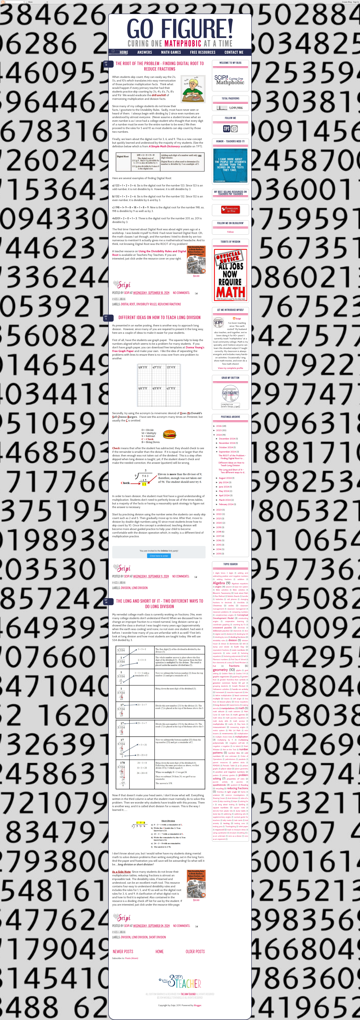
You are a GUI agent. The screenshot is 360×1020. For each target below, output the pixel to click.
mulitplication (242, 734)
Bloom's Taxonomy (222, 593)
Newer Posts (123, 951)
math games (239, 714)
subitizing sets (240, 814)
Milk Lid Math (234, 730)
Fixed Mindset (240, 663)
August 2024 (225, 478)
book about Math (241, 593)
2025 (219, 430)
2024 (219, 435)
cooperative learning (234, 621)
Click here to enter (159, 555)
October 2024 (226, 447)
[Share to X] (118, 299)
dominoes (234, 643)
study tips (216, 814)
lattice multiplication (223, 695)
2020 (219, 523)
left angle (237, 699)
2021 (219, 518)
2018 (219, 531)
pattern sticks (239, 762)
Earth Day (239, 647)
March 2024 (225, 500)
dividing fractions (237, 637)
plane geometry (241, 769)
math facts (225, 715)
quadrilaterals (219, 785)
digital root (128, 304)
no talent (237, 746)
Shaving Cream (219, 798)
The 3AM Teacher (188, 994)
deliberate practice (221, 630)
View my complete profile (230, 368)
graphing (235, 677)
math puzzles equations (236, 718)
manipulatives (228, 708)
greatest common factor (225, 683)
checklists (241, 603)
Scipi (238, 318)
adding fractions (224, 579)
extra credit (231, 653)
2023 (219, 509)
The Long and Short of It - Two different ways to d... (232, 471)
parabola (242, 759)
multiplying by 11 (225, 740)
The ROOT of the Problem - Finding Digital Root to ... (232, 457)
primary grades (228, 775)
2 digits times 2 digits (223, 573)
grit (243, 683)
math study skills (220, 721)
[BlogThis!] (116, 299)
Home (160, 951)
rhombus (220, 792)
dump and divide (221, 647)
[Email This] (113, 299)
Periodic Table (229, 766)
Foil (214, 666)
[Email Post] (196, 293)
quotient (234, 785)
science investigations (235, 795)
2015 (219, 544)
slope (235, 801)
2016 (219, 540)
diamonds (237, 631)
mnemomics (227, 733)
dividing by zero (221, 637)
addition (241, 579)
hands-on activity (240, 689)
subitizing (227, 814)
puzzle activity (220, 782)
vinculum (233, 833)
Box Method (220, 596)
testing (226, 823)
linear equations (241, 702)
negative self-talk (237, 743)
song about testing (226, 805)
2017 (218, 536)
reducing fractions (169, 304)
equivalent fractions (221, 650)
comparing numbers (240, 612)
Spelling (242, 805)
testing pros (217, 826)
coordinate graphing (221, 625)
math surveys (239, 721)
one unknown (231, 756)
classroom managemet (236, 609)
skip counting (225, 801)
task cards (238, 820)
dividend (230, 634)
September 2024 (227, 451)
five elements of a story (222, 663)
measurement (219, 727)
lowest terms (234, 705)
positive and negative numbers (230, 772)
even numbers (238, 650)
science (216, 795)
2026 (219, 426)
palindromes (230, 759)
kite (246, 692)
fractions (234, 665)
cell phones (232, 599)
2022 (219, 514)
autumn (229, 587)
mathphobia (218, 724)
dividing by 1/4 (242, 634)
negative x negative (221, 746)
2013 (218, 553)
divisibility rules (146, 304)
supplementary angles (222, 817)
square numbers (220, 807)
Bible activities (222, 590)
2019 (219, 527)
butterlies (219, 599)
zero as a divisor (234, 836)
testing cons (239, 823)
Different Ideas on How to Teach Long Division (160, 317)
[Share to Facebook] (121, 299)
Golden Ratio (227, 674)
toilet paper (243, 826)
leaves (227, 699)
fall (244, 656)
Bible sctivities (239, 590)
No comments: (181, 293)
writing (242, 833)
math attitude (218, 711)
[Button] (230, 401)
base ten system (241, 587)
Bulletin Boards (233, 596)
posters (216, 775)
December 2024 (227, 438)
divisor (223, 644)
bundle (245, 596)
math (241, 708)
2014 (219, 549)
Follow (230, 232)
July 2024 (224, 482)
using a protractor (220, 833)
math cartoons (234, 711)
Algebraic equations (240, 584)
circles (231, 605)
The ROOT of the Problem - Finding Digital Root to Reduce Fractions (160, 66)
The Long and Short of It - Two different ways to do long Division (159, 603)
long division (140, 588)
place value (226, 768)
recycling (220, 788)
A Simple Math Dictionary (164, 146)
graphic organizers (221, 676)
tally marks (227, 820)
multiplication (241, 736)
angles (218, 586)
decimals (241, 628)
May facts (241, 724)
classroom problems (221, 612)
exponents (217, 653)
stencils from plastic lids (223, 811)
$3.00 (196, 276)
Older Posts (195, 951)
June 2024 (224, 486)
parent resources (220, 762)
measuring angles (237, 727)
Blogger (197, 1005)
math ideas (217, 718)
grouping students (220, 686)
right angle (232, 792)
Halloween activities (221, 689)
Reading (244, 785)
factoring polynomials (232, 656)
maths (230, 724)
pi (238, 766)
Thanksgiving (230, 826)
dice (246, 631)
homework (220, 692)
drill (244, 644)
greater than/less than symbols (233, 680)
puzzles (240, 782)
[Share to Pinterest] (124, 299)
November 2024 (227, 443)
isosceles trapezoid (234, 692)
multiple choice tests (223, 737)
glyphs (238, 670)
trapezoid (219, 829)
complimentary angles (224, 615)
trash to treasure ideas (236, 830)
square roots (239, 808)
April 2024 (224, 495)
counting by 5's (239, 625)
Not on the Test (229, 750)
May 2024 (224, 491)
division (125, 588)
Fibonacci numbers (220, 659)
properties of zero (235, 779)
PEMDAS (216, 766)
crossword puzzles (222, 627)
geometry (220, 669)
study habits (241, 811)
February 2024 (226, 504)
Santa (243, 792)
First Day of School (238, 659)
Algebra (219, 583)
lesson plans (225, 701)
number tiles (234, 753)
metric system (219, 730)
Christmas (217, 605)
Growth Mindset (238, 686)
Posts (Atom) (131, 958)
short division (157, 937)
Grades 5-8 (241, 674)
